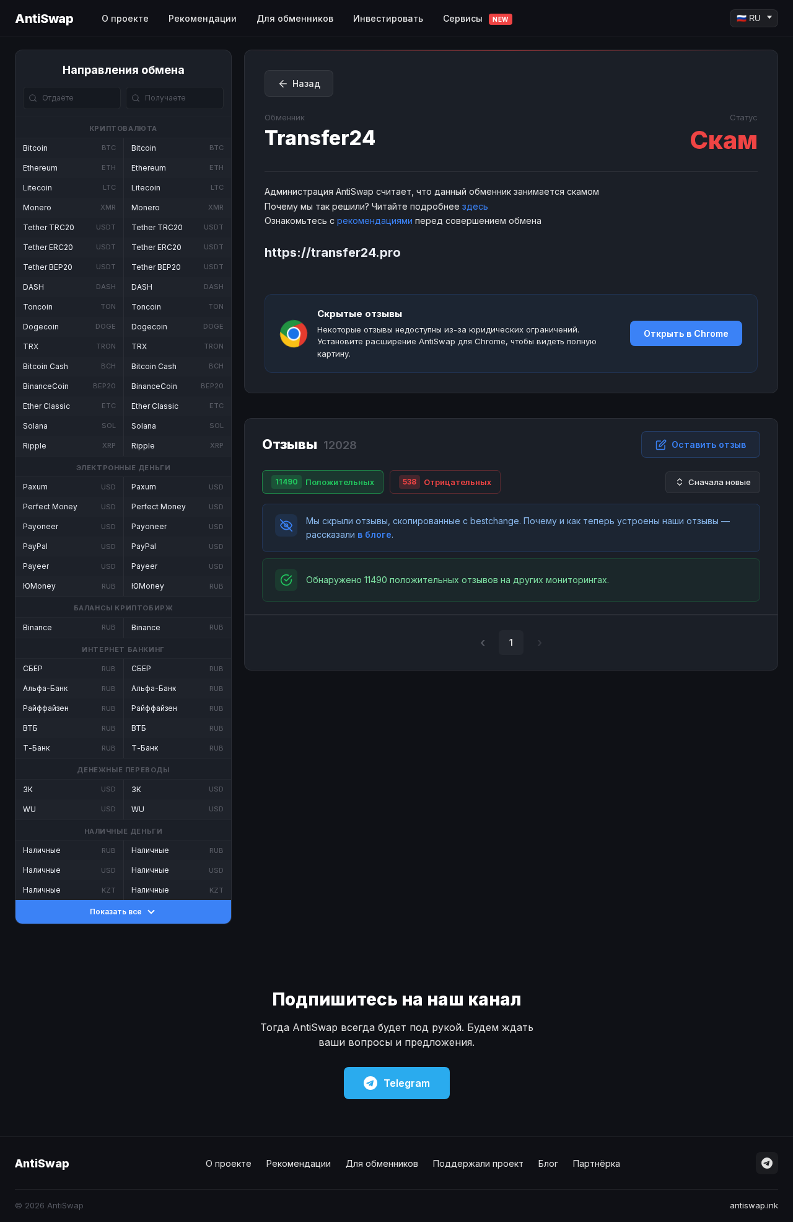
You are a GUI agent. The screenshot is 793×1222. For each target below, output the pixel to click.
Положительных (324, 482)
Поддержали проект (478, 1163)
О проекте (125, 18)
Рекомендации (203, 18)
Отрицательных (447, 482)
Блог (548, 1163)
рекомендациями (375, 220)
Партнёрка (596, 1163)
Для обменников (294, 18)
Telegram (406, 1083)
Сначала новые (719, 482)
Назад (306, 83)
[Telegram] (767, 1163)
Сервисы (476, 18)
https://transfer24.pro (333, 252)
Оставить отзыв (709, 444)
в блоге (374, 534)
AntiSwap (44, 18)
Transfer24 (320, 138)
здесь (475, 206)
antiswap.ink (754, 1205)
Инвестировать (388, 18)
